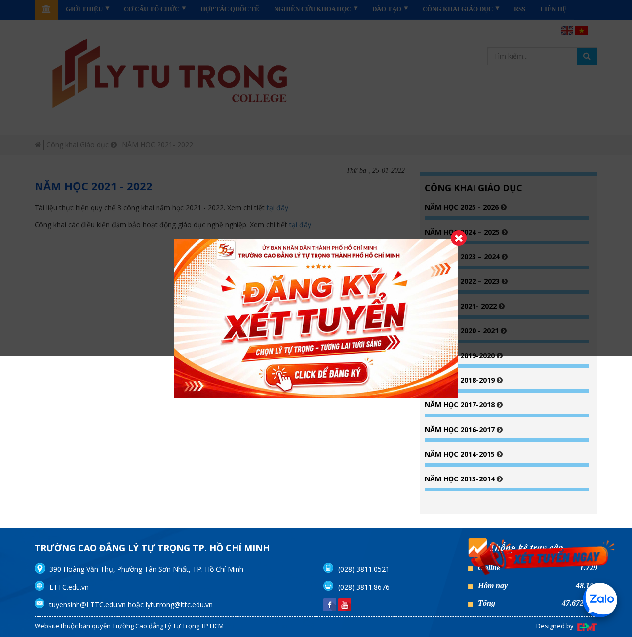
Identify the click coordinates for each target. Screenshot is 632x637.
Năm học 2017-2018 (461, 404)
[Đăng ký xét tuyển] (543, 559)
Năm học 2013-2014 (461, 478)
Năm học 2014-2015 (461, 454)
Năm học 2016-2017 (461, 429)
